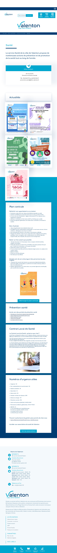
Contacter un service (12, 521)
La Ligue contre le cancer (17, 319)
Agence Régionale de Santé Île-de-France (20, 315)
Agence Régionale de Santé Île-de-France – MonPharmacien (24, 420)
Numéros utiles (22, 551)
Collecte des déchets (35, 551)
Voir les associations (28, 431)
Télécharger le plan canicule (28, 300)
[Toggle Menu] (55, 8)
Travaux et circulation (12, 529)
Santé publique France (16, 317)
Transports (42, 550)
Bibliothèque (28, 550)
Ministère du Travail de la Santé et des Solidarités (22, 314)
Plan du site (10, 535)
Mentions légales (11, 537)
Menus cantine (15, 551)
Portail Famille (11, 527)
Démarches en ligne (12, 519)
